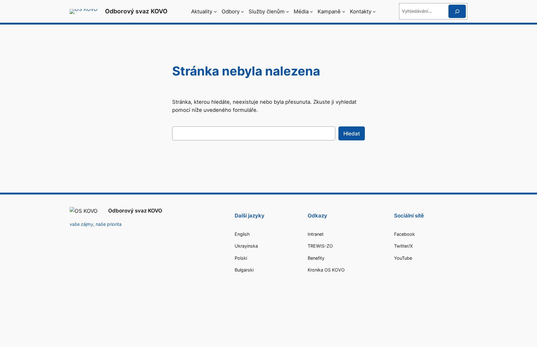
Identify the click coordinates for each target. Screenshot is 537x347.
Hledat (351, 133)
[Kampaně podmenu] (343, 11)
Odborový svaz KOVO (136, 11)
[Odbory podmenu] (242, 11)
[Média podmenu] (311, 11)
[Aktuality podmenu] (215, 11)
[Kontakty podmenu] (374, 11)
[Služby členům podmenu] (287, 11)
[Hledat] (457, 11)
